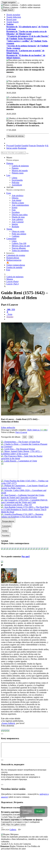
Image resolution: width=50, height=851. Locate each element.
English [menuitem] (18, 145)
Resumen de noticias (15, 136)
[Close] (27, 153)
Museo (12, 158)
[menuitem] (47, 145)
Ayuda (4, 844)
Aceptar (39, 811)
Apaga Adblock (8, 723)
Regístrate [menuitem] (22, 148)
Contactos (27, 844)
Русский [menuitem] (10, 145)
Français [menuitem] (32, 145)
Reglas (13, 846)
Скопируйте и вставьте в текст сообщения (20, 822)
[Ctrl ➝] (25, 483)
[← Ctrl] (19, 461)
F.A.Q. (10, 844)
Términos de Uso (23, 846)
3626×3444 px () (37, 430)
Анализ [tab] (9, 317)
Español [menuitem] (24, 145)
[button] (13, 15)
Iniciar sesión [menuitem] (11, 148)
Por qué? (26, 556)
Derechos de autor (18, 849)
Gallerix (12, 829)
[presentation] (27, 319)
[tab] (10, 309)
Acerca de (18, 844)
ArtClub (15, 188)
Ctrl (24, 437)
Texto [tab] (9, 314)
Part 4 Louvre (21, 432)
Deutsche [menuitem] (40, 145)
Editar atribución (8, 427)
